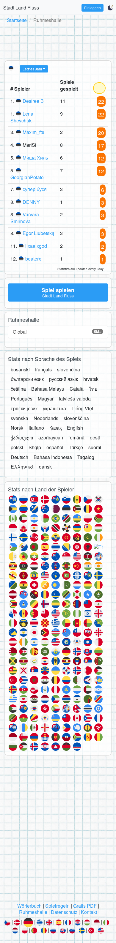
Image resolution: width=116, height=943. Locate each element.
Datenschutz (64, 912)
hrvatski (91, 379)
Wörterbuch (29, 905)
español (54, 447)
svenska (19, 418)
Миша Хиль (35, 157)
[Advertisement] (58, 41)
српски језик (24, 408)
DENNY (31, 201)
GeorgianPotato (27, 177)
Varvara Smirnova (24, 218)
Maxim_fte (33, 132)
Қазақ (55, 427)
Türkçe (76, 447)
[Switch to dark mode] (110, 7)
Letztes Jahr (32, 68)
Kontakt (89, 912)
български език (27, 379)
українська (54, 408)
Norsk (17, 427)
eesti (95, 437)
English (75, 427)
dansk (45, 466)
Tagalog (85, 457)
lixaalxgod (36, 245)
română (76, 437)
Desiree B (33, 100)
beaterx (33, 258)
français (43, 369)
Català (77, 388)
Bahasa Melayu (47, 388)
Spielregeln (57, 905)
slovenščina (76, 418)
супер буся (35, 189)
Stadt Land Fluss (21, 7)
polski (17, 447)
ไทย (93, 388)
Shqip (35, 447)
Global (57, 331)
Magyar (46, 398)
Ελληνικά (22, 466)
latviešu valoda (75, 398)
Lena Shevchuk (21, 117)
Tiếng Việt (82, 408)
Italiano (36, 427)
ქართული (22, 437)
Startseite (17, 20)
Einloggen (92, 7)
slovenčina (68, 369)
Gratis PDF (85, 905)
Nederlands (46, 418)
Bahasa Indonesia (53, 457)
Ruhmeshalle (33, 912)
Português (21, 398)
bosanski (20, 369)
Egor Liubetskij (38, 233)
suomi (94, 447)
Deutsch (19, 457)
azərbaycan (50, 437)
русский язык (63, 379)
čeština (18, 388)
